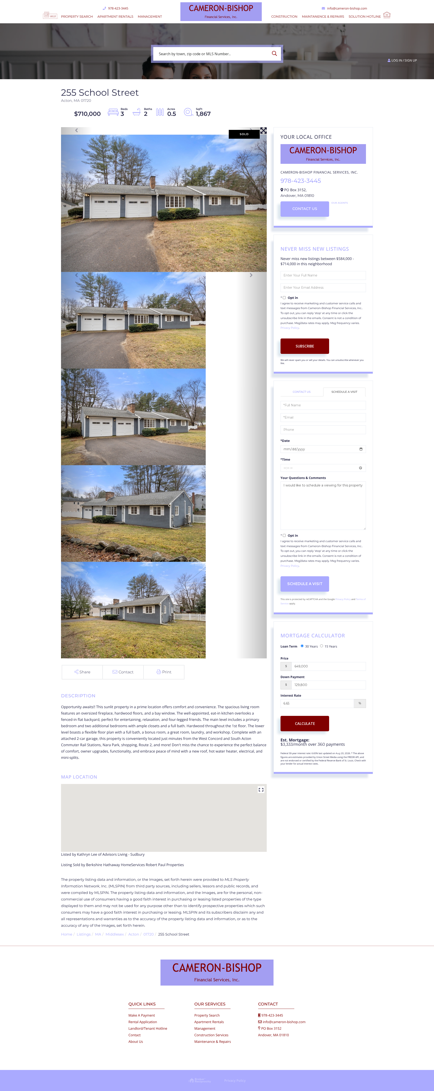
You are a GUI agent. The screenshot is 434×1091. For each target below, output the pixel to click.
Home (66, 934)
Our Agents (339, 202)
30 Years (311, 646)
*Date (285, 441)
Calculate (305, 723)
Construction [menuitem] (284, 16)
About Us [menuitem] (135, 1041)
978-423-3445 (118, 8)
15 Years (331, 646)
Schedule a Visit (344, 392)
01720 (149, 934)
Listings (84, 934)
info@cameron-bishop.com (347, 8)
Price (284, 658)
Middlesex (115, 934)
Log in (397, 60)
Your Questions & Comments (303, 478)
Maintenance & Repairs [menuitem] (212, 1041)
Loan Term (289, 646)
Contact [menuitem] (134, 1035)
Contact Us (304, 209)
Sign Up (411, 60)
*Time (285, 459)
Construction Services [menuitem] (211, 1035)
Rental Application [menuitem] (142, 1022)
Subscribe (305, 346)
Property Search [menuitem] (77, 16)
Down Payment (292, 677)
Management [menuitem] (150, 16)
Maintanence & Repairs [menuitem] (323, 16)
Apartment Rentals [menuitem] (115, 16)
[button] (275, 54)
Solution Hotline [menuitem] (365, 16)
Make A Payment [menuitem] (141, 1015)
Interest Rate (291, 695)
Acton (133, 934)
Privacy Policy (290, 328)
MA (98, 934)
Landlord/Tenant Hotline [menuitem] (147, 1028)
